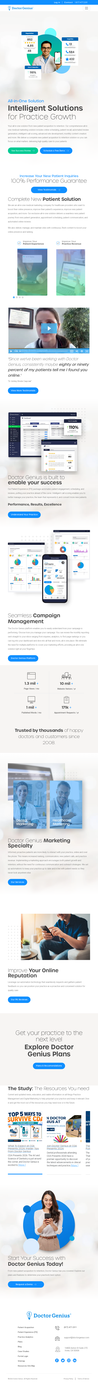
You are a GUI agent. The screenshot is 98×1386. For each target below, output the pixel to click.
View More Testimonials (23, 390)
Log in (57, 2)
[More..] (22, 1165)
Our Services (17, 882)
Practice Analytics (25, 1337)
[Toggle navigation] (86, 8)
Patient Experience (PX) (28, 1332)
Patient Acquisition (26, 1327)
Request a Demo (24, 1284)
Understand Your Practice (24, 514)
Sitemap (21, 1361)
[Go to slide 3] (20, 297)
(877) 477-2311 (70, 1327)
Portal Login (23, 1356)
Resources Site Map (26, 1366)
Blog (20, 1346)
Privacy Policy (68, 1379)
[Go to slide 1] (14, 297)
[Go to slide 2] (17, 297)
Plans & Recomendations (49, 1066)
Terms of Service (83, 1379)
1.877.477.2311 (81, 2)
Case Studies (23, 1351)
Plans (20, 1342)
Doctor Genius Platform (23, 658)
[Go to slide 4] (23, 297)
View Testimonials (47, 190)
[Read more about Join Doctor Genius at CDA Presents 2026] (64, 1112)
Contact (68, 2)
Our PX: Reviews (19, 999)
